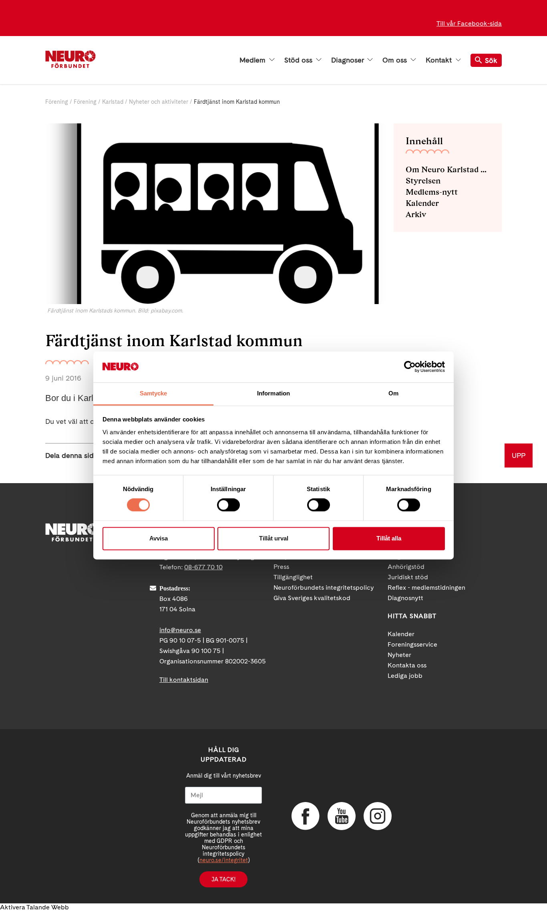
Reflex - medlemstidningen (426, 587)
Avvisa (158, 538)
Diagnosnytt (405, 598)
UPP (518, 455)
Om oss (395, 60)
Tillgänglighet (293, 577)
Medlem (253, 60)
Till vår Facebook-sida (469, 23)
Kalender (422, 203)
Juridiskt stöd (408, 577)
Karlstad (112, 102)
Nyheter (399, 655)
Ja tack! (223, 879)
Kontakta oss (407, 665)
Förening (56, 102)
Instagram (378, 816)
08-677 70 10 (203, 567)
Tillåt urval (273, 538)
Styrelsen (423, 180)
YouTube (342, 816)
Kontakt (440, 60)
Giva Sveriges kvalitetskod (312, 598)
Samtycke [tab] (153, 393)
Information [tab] (273, 393)
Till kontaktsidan (183, 679)
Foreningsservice (412, 644)
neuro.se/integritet (223, 860)
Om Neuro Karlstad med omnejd (448, 169)
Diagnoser (348, 60)
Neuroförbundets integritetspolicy (324, 587)
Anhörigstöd (406, 566)
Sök (491, 60)
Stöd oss (299, 60)
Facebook (306, 816)
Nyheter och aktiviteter (158, 102)
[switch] (228, 505)
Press (281, 566)
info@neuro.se (180, 630)
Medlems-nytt (432, 192)
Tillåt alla (388, 538)
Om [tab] (393, 393)
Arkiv (416, 214)
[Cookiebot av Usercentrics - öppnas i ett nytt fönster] (410, 367)
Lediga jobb (405, 675)
